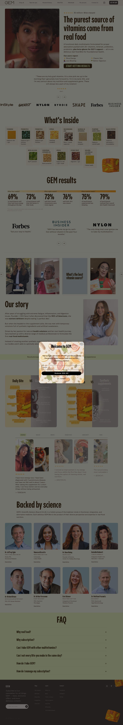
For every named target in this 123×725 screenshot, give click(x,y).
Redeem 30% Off (61, 373)
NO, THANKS (61, 378)
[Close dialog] (81, 344)
